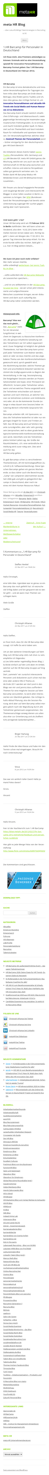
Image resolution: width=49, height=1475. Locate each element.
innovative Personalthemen (30, 505)
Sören (8, 1063)
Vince (17, 766)
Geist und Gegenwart (11, 1171)
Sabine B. (9, 1089)
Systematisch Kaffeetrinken (14, 1355)
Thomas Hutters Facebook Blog (16, 1365)
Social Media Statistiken (12, 1336)
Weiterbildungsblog (11, 1384)
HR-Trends (35, 502)
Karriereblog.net (9, 1239)
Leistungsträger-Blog (11, 1252)
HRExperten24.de (10, 1417)
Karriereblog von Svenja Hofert (15, 1235)
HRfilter (6, 1420)
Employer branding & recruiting (16, 1145)
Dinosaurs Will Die (10, 1141)
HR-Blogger (7, 1197)
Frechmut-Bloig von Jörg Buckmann (17, 1164)
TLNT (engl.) (8, 1371)
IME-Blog (6, 1213)
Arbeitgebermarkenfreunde (14, 1109)
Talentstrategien (9, 952)
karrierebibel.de (9, 1232)
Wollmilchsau (8, 1388)
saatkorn (6, 1313)
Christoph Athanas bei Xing (20, 1024)
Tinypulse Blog (9, 1368)
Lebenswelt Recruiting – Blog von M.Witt (19, 1245)
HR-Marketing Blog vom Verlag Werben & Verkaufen (24, 1200)
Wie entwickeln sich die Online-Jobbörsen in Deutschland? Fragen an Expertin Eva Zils (25, 1092)
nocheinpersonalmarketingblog (16, 1268)
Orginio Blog (8, 1274)
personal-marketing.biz (12, 1281)
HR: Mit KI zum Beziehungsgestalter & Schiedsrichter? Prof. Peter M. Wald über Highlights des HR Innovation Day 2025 (25, 988)
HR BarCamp (8, 1414)
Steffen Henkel (21, 564)
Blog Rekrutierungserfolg (13, 1125)
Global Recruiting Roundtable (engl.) (17, 1180)
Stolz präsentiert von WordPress (15, 1470)
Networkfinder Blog (11, 1261)
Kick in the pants (10, 1242)
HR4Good (7, 1206)
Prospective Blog (10, 1300)
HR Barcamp (25, 502)
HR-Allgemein (8, 939)
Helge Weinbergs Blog (12, 1187)
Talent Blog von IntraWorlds (14, 1358)
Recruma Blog (8, 1307)
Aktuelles (19, 495)
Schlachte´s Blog (10, 1320)
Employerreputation (11, 1148)
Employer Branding (11, 930)
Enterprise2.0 (28, 495)
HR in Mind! (8, 1193)
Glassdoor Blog (9, 1174)
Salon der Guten (9, 1316)
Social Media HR (9, 511)
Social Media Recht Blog (12, 1333)
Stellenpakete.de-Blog (12, 1352)
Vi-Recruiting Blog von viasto (14, 1381)
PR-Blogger (7, 1297)
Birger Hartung (22, 734)
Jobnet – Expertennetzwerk (14, 1226)
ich (4, 158)
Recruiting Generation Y (12, 1303)
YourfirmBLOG (9, 1394)
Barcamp (12, 326)
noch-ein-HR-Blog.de (11, 1265)
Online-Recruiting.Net (12, 1271)
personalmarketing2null (13, 1287)
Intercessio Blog (9, 1219)
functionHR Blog (9, 1167)
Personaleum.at (9, 1284)
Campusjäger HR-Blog (12, 1129)
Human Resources (10, 505)
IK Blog (6, 1209)
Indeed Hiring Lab (10, 1216)
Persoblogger (8, 1277)
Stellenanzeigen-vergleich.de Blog (16, 1349)
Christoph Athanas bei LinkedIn (21, 1030)
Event (17, 502)
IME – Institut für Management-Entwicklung (21, 1424)
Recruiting (7, 949)
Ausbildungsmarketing (12, 1116)
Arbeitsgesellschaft (10, 1112)
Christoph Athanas (23, 623)
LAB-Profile (7, 943)
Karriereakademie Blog (12, 1229)
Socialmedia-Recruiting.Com (14, 1339)
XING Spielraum (9, 1391)
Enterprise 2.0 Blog (10, 1154)
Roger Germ (10, 1086)
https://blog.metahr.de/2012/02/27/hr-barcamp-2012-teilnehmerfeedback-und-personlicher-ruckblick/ (24, 834)
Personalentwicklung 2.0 (22, 508)
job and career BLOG (11, 1222)
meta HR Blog (14, 24)
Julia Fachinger (11, 1080)
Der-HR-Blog (8, 1138)
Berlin (29, 498)
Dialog (34, 498)
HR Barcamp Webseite (34, 275)
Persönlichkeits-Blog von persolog (17, 1294)
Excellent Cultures (10, 1161)
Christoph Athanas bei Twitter (21, 1018)
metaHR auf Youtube (17, 1048)
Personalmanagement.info (14, 1427)
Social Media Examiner (12, 1326)
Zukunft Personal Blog (12, 1397)
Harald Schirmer (9, 1184)
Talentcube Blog (9, 1362)
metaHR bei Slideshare (18, 1036)
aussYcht (6, 1119)
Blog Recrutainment (11, 1122)
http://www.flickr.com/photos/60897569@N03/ (24, 851)
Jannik (8, 1070)
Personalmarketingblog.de (14, 1290)
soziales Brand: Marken (12, 1346)
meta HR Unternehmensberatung (16, 1440)
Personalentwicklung (11, 946)
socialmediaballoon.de (12, 1342)
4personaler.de (9, 1411)
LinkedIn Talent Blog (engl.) (14, 1255)
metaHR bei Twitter (17, 1042)
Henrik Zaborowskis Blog (13, 1190)
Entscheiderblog (9, 1158)
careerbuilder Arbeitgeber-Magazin (17, 1132)
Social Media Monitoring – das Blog (17, 1329)
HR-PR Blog (7, 1203)
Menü (24, 40)
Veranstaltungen (30, 511)
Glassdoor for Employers (13, 1177)
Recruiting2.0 (38, 508)
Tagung (20, 511)
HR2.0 (42, 502)
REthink (6, 1310)
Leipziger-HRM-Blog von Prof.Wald (17, 1248)
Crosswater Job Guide (12, 1135)
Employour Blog (9, 1151)
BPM (29, 197)
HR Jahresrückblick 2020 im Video (31, 1086)
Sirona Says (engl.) (10, 1323)
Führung (6, 936)
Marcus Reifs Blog (10, 1258)
